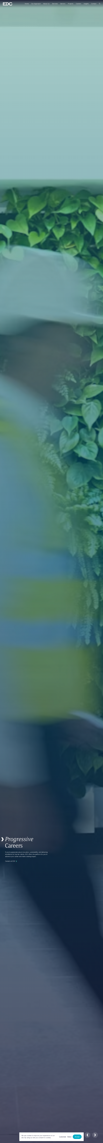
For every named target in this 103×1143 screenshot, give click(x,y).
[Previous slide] (87, 1135)
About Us (46, 4)
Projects (70, 4)
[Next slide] (95, 1135)
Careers (78, 4)
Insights (86, 4)
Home (27, 4)
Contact (93, 4)
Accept (77, 1137)
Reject (69, 1137)
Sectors (62, 4)
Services (55, 4)
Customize (62, 1137)
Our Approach (36, 4)
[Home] (7, 4)
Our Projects (9, 861)
